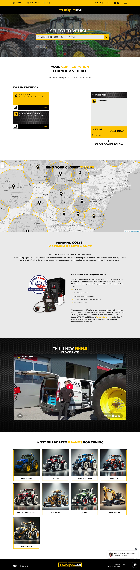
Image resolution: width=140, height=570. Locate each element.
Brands (19, 3)
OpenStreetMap (135, 231)
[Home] (70, 10)
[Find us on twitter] (118, 3)
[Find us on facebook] (114, 3)
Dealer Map (34, 3)
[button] (93, 216)
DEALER (98, 3)
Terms (125, 564)
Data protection (120, 566)
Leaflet (127, 231)
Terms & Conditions (103, 317)
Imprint (118, 564)
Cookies (110, 566)
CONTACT (25, 566)
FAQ (48, 3)
